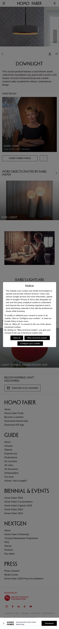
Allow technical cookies (37, 338)
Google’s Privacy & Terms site (25, 299)
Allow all (16, 338)
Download (49, 623)
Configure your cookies (30, 343)
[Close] (3, 623)
